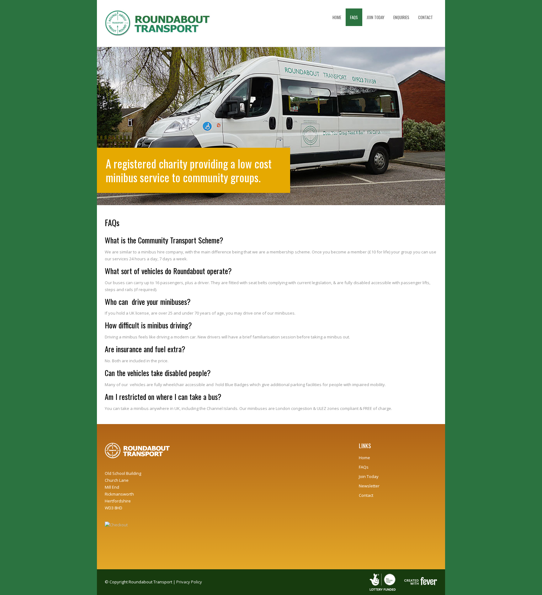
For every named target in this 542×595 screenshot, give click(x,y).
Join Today (369, 476)
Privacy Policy (189, 582)
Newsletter (369, 486)
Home (364, 457)
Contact (366, 495)
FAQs (364, 467)
